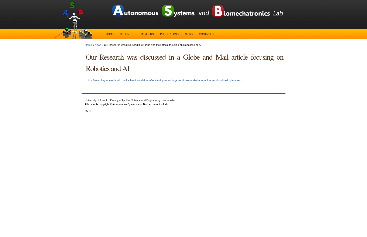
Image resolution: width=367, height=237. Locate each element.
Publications (169, 34)
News (189, 34)
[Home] (197, 18)
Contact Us (207, 34)
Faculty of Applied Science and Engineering (135, 100)
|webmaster (168, 100)
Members (147, 34)
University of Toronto (96, 100)
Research (127, 34)
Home (110, 34)
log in (88, 110)
